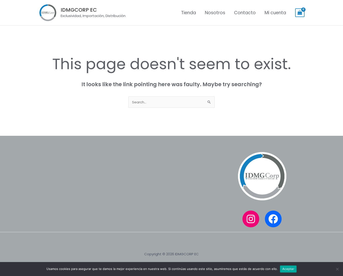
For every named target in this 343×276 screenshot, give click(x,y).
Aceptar (288, 269)
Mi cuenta (275, 13)
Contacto (245, 13)
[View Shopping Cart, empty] (299, 12)
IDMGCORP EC (79, 10)
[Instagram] (250, 219)
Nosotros (215, 13)
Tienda (188, 13)
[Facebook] (273, 219)
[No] (337, 269)
